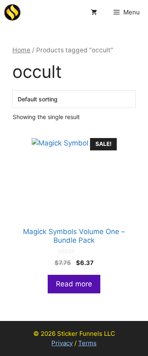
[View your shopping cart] (94, 12)
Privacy (62, 343)
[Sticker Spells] (12, 12)
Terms (87, 343)
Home (21, 50)
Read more (74, 284)
